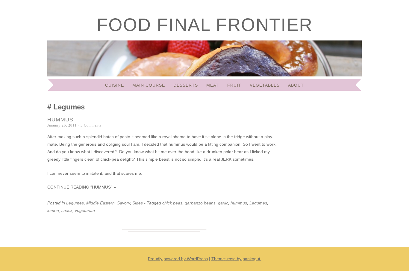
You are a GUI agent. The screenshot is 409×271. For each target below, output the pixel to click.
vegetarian (85, 210)
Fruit (234, 85)
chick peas (172, 203)
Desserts (185, 85)
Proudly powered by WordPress (178, 258)
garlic (223, 203)
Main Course (148, 85)
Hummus (60, 120)
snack (66, 210)
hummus (239, 203)
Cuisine (114, 85)
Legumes (75, 203)
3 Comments (91, 125)
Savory (123, 203)
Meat (212, 85)
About (296, 85)
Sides (137, 203)
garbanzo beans (200, 203)
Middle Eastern (100, 203)
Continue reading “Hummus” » (81, 187)
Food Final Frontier (205, 25)
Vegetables (265, 85)
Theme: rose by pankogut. (236, 258)
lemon (53, 210)
